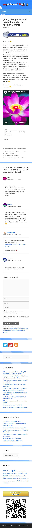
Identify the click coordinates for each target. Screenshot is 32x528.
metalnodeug (11, 232)
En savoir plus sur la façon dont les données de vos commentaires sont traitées (15, 330)
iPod (10, 475)
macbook (8, 478)
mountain (14, 478)
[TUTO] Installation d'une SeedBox (12, 421)
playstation (23, 478)
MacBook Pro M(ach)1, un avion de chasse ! (15, 407)
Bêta (25, 470)
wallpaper (23, 151)
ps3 (27, 478)
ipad (25, 473)
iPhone (5, 476)
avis (22, 470)
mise (11, 478)
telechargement (13, 481)
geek (8, 473)
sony (6, 481)
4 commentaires (9, 153)
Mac (4, 151)
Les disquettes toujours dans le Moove (15, 158)
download (4, 473)
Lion (24, 148)
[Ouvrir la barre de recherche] (30, 11)
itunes (13, 475)
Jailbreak (17, 475)
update (24, 481)
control (14, 148)
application (19, 470)
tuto (15, 151)
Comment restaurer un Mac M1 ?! (12, 405)
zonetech (6, 483)
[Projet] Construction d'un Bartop (12, 438)
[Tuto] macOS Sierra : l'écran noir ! (12, 440)
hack (13, 473)
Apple (13, 470)
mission (8, 151)
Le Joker (10, 204)
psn (3, 481)
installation (19, 473)
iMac (15, 473)
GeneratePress (26, 525)
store (9, 481)
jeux (20, 475)
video (18, 151)
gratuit (10, 473)
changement (8, 148)
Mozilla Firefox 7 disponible (12, 155)
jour (21, 475)
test (18, 481)
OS (17, 478)
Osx (12, 151)
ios (23, 473)
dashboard (20, 148)
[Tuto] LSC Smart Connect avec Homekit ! (14, 428)
